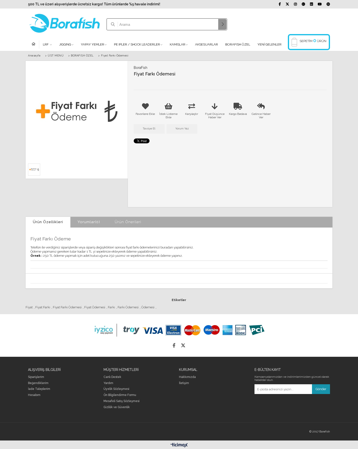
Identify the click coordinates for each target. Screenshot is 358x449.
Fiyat (29, 307)
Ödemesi (147, 307)
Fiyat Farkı (42, 307)
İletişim (184, 383)
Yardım (108, 383)
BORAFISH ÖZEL (237, 44)
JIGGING (65, 44)
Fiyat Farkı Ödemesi (67, 307)
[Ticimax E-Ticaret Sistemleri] (179, 445)
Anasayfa (35, 44)
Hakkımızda (187, 377)
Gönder (321, 389)
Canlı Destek (112, 377)
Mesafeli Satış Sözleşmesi (122, 401)
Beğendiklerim (38, 383)
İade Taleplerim (39, 389)
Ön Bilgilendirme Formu (120, 395)
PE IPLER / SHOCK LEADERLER (137, 44)
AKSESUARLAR (206, 44)
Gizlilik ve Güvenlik (117, 407)
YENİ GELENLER (269, 44)
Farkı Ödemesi (128, 307)
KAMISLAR (177, 44)
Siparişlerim (36, 377)
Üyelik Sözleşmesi (116, 389)
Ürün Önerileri (128, 222)
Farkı (111, 307)
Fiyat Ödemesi (94, 307)
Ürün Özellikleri (48, 222)
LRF (46, 44)
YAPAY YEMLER (92, 44)
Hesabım (34, 395)
